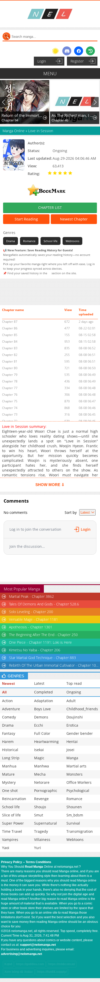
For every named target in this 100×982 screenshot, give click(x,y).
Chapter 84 (9, 341)
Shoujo (40, 806)
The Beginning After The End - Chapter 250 (43, 634)
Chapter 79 (9, 374)
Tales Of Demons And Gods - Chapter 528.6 (44, 604)
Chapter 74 (9, 408)
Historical (10, 749)
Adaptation (43, 700)
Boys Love (42, 708)
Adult (71, 700)
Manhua (9, 766)
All (4, 692)
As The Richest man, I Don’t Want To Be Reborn (72, 115)
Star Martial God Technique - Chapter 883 (42, 657)
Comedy (9, 717)
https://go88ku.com (30, 964)
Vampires (10, 839)
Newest (8, 683)
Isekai (39, 749)
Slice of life (11, 815)
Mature (8, 774)
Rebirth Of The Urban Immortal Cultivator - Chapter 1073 (54, 665)
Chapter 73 (9, 414)
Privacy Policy (11, 862)
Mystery (9, 782)
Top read (74, 683)
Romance (29, 241)
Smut (38, 815)
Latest (39, 683)
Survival (73, 823)
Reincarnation (14, 798)
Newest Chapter (74, 219)
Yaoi (5, 847)
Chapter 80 (9, 368)
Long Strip (10, 757)
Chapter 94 (10, 120)
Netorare (41, 782)
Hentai (72, 741)
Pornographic (45, 790)
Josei (70, 749)
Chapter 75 (9, 401)
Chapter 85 (9, 335)
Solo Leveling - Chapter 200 (31, 611)
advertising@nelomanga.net (21, 954)
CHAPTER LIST (50, 207)
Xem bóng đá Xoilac (18, 972)
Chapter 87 (9, 321)
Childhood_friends (82, 708)
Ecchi (38, 725)
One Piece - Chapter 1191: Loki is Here (40, 642)
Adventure (11, 708)
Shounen (74, 806)
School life (50, 241)
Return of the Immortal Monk (22, 115)
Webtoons (72, 241)
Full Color (42, 733)
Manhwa (41, 766)
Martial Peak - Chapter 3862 (31, 596)
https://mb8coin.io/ (61, 964)
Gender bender (79, 733)
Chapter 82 (9, 355)
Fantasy (8, 733)
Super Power (13, 823)
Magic (39, 757)
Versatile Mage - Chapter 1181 (33, 619)
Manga (72, 757)
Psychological (77, 790)
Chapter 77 (9, 388)
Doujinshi (74, 717)
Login (41, 61)
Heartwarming (46, 741)
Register (77, 61)
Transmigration (79, 831)
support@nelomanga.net (38, 945)
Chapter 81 (9, 361)
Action (7, 700)
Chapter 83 (9, 348)
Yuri (37, 847)
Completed (43, 692)
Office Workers (79, 782)
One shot (10, 790)
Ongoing (73, 692)
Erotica (72, 725)
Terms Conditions (38, 862)
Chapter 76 (9, 394)
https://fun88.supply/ (52, 972)
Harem (8, 741)
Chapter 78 (9, 381)
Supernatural (45, 823)
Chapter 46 (60, 120)
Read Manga (34, 866)
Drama (10, 241)
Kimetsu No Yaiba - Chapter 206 (34, 650)
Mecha (40, 774)
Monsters (74, 774)
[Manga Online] (50, 14)
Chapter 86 (9, 328)
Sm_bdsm (74, 815)
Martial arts (76, 766)
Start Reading (26, 219)
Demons (41, 717)
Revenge (41, 798)
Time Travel (12, 831)
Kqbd (8, 964)
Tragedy (41, 831)
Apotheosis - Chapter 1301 (30, 627)
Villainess (42, 839)
